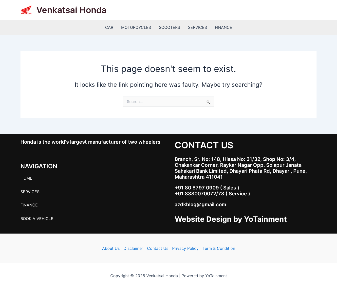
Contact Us (157, 248)
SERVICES (197, 27)
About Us (111, 248)
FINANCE (223, 27)
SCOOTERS (169, 27)
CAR (109, 27)
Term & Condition (219, 248)
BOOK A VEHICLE (36, 218)
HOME (26, 178)
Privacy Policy (185, 248)
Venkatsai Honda (71, 10)
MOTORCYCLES (136, 27)
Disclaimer (133, 248)
